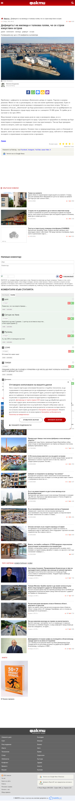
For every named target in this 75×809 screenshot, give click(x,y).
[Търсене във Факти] (72, 3)
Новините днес (7, 737)
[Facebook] (28, 92)
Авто (38, 748)
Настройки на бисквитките (51, 412)
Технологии (5, 751)
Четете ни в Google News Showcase (53, 776)
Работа (4, 784)
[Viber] (47, 92)
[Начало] (37, 3)
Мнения (39, 741)
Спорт (4, 755)
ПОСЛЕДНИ (5, 295)
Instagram (31, 150)
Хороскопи (40, 755)
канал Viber (45, 150)
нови (30, 563)
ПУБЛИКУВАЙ (68, 276)
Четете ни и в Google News (15, 153)
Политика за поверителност (19, 415)
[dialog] (37, 404)
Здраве (39, 762)
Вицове (4, 770)
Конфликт (5, 762)
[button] (20, 425)
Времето (4, 766)
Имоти (7, 18)
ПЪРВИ (12, 295)
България (40, 737)
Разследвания (6, 744)
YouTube (38, 150)
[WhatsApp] (33, 92)
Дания (3, 141)
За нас (3, 778)
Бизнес (39, 744)
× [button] (68, 382)
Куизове (40, 770)
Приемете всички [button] (55, 420)
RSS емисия (7, 775)
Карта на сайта (6, 781)
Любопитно (5, 759)
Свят (3, 741)
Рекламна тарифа (7, 786)
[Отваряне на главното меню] (2, 3)
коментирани (21, 563)
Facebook (24, 150)
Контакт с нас (6, 789)
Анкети (39, 766)
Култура (40, 759)
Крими (39, 751)
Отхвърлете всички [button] (31, 420)
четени (10, 563)
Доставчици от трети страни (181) (28, 400)
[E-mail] (43, 92)
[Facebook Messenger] (38, 92)
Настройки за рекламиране (48, 410)
